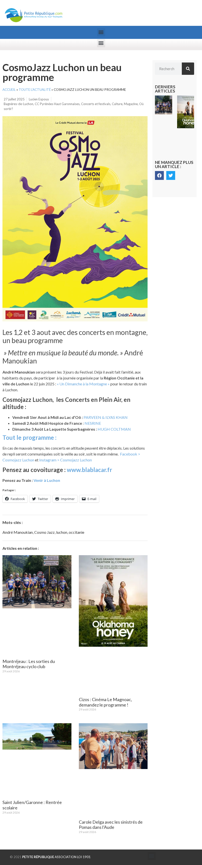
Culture (117, 104)
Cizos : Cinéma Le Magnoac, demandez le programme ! (105, 702)
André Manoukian (17, 532)
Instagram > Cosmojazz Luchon (65, 459)
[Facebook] (159, 175)
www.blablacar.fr (89, 469)
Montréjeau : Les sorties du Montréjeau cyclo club (28, 664)
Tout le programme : (30, 437)
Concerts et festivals (95, 104)
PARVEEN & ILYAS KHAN (106, 417)
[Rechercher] (188, 69)
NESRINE (92, 423)
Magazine (131, 104)
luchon (61, 532)
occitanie (76, 532)
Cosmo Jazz (44, 532)
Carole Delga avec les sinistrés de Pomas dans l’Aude (111, 824)
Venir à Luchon (47, 480)
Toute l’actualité (35, 90)
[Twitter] (170, 175)
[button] (101, 32)
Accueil (9, 90)
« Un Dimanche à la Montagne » (83, 383)
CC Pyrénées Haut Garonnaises (57, 104)
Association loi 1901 (56, 857)
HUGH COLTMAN (114, 429)
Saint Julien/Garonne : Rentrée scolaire (32, 805)
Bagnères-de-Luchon (18, 104)
